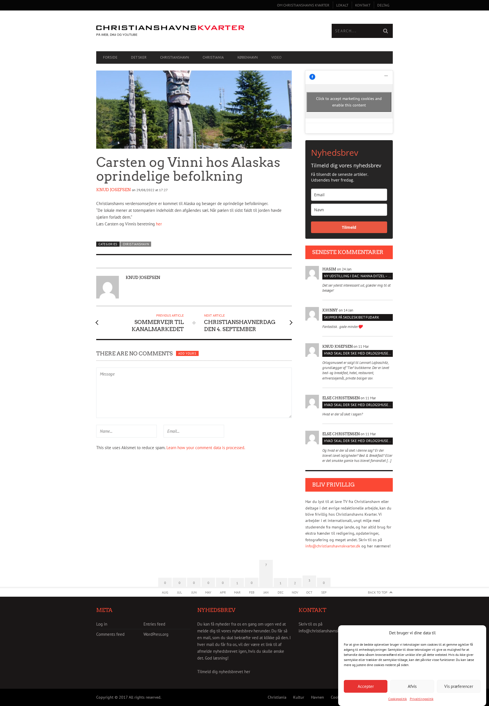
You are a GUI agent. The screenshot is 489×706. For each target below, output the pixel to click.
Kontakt (362, 5)
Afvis (412, 686)
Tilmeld (349, 227)
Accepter (366, 686)
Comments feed (110, 634)
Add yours (187, 353)
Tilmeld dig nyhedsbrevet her (223, 671)
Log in (101, 624)
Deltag (383, 5)
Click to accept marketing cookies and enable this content (349, 102)
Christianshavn (174, 57)
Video (276, 57)
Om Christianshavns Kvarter (303, 5)
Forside (110, 57)
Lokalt (342, 5)
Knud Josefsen (113, 189)
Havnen (317, 697)
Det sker (139, 57)
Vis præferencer (458, 686)
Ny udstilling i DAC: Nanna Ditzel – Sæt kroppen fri (358, 276)
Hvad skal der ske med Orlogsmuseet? (358, 353)
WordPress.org (155, 634)
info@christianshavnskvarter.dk (332, 546)
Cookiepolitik (397, 699)
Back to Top (377, 592)
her (159, 224)
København (247, 57)
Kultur (298, 697)
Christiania (213, 57)
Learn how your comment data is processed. (205, 447)
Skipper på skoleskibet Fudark (351, 317)
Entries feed (154, 624)
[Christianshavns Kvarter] (170, 31)
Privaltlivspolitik (422, 699)
